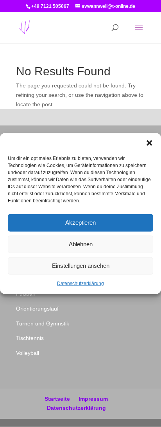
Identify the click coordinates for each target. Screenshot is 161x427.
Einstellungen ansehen (80, 265)
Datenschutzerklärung (80, 283)
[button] (149, 143)
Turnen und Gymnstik (42, 323)
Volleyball (27, 353)
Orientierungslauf (37, 308)
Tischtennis (30, 338)
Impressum (93, 399)
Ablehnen (81, 244)
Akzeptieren (80, 222)
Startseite (57, 399)
